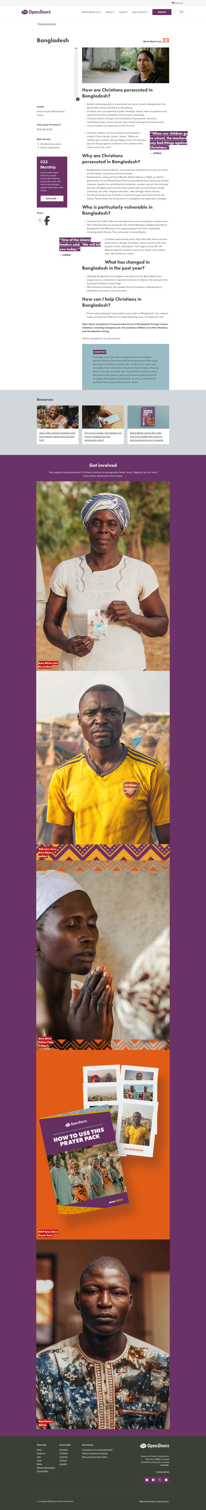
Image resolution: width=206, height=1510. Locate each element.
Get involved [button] (139, 12)
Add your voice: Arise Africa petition (48, 852)
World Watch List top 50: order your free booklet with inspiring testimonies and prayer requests (146, 436)
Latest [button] (122, 12)
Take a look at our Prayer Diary (94, 1456)
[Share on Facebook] (47, 219)
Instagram (63, 1456)
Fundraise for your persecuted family (97, 1449)
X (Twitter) (63, 1453)
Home (39, 1449)
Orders (178, 3)
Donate (162, 12)
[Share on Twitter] (40, 220)
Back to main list (47, 23)
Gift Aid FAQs (42, 1471)
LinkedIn (63, 1464)
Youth (39, 1460)
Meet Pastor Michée (46, 1423)
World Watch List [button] (90, 12)
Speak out (41, 1453)
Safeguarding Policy (147, 1501)
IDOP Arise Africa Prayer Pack (48, 1233)
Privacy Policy (163, 1501)
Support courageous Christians (95, 1453)
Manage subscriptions (46, 1467)
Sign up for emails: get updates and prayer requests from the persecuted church (103, 436)
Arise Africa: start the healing (48, 665)
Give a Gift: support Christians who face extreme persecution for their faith (57, 436)
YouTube (63, 1460)
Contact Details (162, 1471)
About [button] (109, 12)
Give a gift (51, 198)
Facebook (63, 1449)
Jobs (39, 1456)
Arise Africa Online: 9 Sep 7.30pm (46, 1042)
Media (39, 1464)
